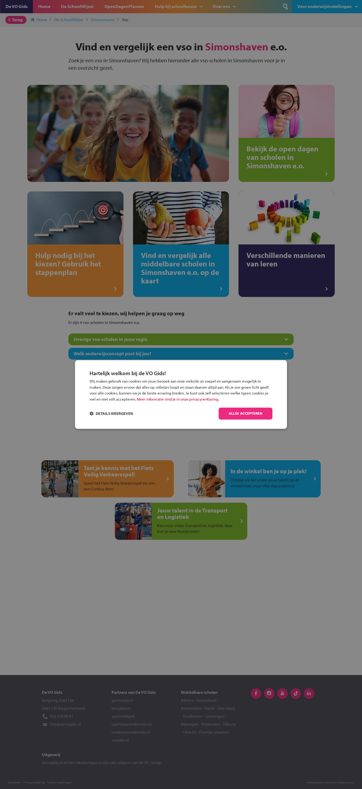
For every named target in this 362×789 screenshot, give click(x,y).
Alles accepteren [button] (245, 413)
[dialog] (181, 394)
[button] (111, 414)
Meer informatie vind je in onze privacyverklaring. (178, 399)
